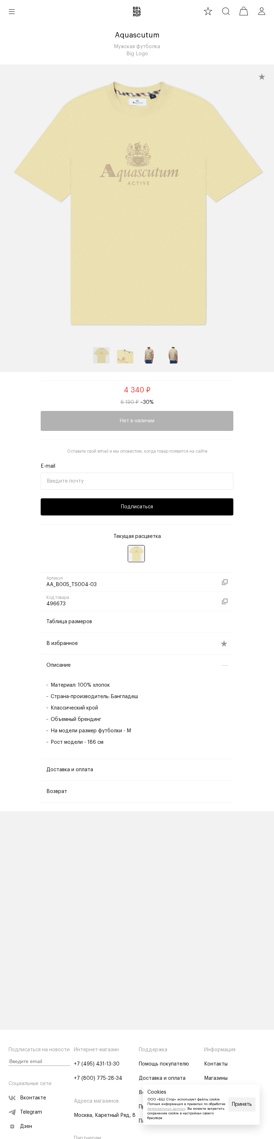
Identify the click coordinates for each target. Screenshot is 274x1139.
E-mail (48, 466)
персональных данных (166, 1108)
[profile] (261, 11)
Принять (242, 1104)
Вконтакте (33, 1097)
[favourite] (208, 11)
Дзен (26, 1126)
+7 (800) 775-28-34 (98, 1078)
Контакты (216, 1064)
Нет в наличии (137, 420)
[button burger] (12, 11)
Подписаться (137, 506)
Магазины (216, 1078)
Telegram (31, 1112)
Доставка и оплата (162, 1078)
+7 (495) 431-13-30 (97, 1064)
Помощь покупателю (164, 1064)
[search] (226, 11)
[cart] (244, 11)
